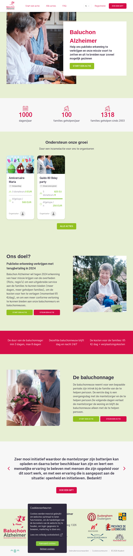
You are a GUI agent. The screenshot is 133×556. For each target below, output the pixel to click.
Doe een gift (117, 6)
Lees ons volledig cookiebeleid (44, 535)
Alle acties (51, 6)
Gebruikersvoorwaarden (79, 551)
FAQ (64, 6)
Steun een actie (47, 312)
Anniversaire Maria (16, 180)
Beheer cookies (47, 549)
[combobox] (87, 6)
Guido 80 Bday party (49, 180)
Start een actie (32, 6)
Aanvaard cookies (47, 544)
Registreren (100, 6)
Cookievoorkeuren (100, 551)
